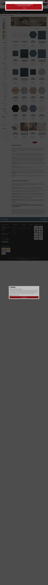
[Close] (41, 2)
